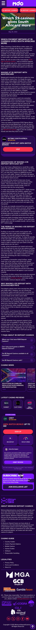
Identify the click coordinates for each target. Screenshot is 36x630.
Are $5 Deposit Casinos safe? (12, 360)
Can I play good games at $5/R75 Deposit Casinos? (13, 347)
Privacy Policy (9, 562)
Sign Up (18, 431)
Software (8, 551)
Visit (18, 149)
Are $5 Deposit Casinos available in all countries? (15, 354)
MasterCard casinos (10, 129)
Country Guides (10, 541)
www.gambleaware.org (24, 598)
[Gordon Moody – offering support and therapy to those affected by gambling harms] (10, 590)
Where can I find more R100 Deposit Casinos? (14, 340)
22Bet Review (18, 462)
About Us (8, 567)
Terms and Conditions (12, 565)
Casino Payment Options (13, 544)
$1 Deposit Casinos (9, 10)
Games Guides (9, 548)
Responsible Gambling (12, 553)
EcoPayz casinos (16, 278)
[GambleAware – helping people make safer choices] (24, 589)
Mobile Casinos (10, 546)
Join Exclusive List (18, 487)
